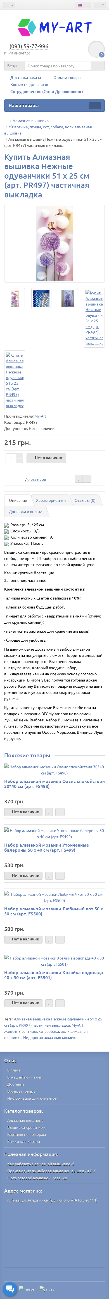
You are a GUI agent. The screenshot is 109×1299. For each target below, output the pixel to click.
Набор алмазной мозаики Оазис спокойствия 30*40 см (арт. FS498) (54, 783)
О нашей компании (24, 1076)
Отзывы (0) (85, 500)
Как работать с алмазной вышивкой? (40, 1163)
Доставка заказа (25, 77)
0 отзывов (36, 479)
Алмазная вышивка (25, 1120)
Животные (14, 1031)
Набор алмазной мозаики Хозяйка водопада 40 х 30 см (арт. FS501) (53, 974)
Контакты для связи (29, 84)
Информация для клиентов (32, 1097)
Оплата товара (66, 77)
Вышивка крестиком (26, 1127)
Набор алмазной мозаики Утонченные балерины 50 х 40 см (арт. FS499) (46, 847)
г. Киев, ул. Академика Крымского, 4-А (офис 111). (53, 1199)
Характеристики (51, 500)
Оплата (13, 1069)
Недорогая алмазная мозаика (50, 1037)
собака (52, 1031)
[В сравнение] (86, 479)
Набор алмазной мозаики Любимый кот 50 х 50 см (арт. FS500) (53, 911)
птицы (31, 1031)
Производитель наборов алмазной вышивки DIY (51, 1170)
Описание (18, 500)
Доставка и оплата (25, 511)
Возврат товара (21, 1090)
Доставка (15, 1083)
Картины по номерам (26, 1134)
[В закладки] (78, 479)
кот (42, 1031)
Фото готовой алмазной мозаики (37, 1177)
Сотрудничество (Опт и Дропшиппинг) (46, 91)
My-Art (78, 1024)
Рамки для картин (23, 1141)
